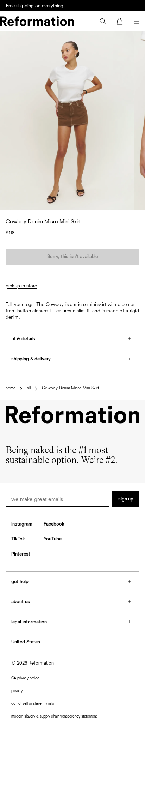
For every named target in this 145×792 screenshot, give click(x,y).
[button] (103, 21)
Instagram (21, 524)
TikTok (18, 538)
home (10, 388)
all (28, 388)
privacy (17, 691)
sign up (125, 499)
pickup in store (21, 285)
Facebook (54, 524)
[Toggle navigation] (136, 21)
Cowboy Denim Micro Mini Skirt (70, 388)
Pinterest (20, 554)
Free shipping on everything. (35, 6)
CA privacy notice (25, 678)
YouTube (53, 538)
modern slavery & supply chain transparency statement (54, 716)
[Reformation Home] (37, 21)
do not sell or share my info (32, 704)
